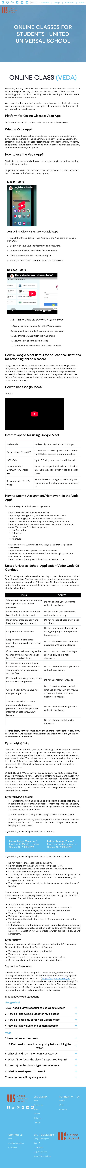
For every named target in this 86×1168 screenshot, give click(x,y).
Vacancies (63, 1109)
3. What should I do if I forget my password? (31, 1053)
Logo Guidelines (40, 1152)
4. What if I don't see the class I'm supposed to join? (36, 1059)
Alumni (62, 1100)
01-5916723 (12, 1147)
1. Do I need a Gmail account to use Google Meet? (35, 1007)
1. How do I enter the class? (21, 1038)
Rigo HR (37, 1143)
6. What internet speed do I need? (25, 1071)
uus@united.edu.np (16, 1143)
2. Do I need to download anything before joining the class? (39, 1045)
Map (10, 1138)
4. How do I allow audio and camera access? (31, 1025)
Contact (69, 2)
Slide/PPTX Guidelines (42, 1156)
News (36, 1109)
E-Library (37, 1118)
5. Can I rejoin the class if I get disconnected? (32, 1065)
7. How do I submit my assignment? (26, 1077)
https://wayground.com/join (56, 978)
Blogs (57, 2)
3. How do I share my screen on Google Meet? (32, 1019)
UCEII (61, 1105)
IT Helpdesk (38, 1147)
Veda (81, 2)
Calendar (44, 2)
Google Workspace (41, 1138)
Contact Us (38, 1105)
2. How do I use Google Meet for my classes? (32, 1013)
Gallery (37, 1113)
